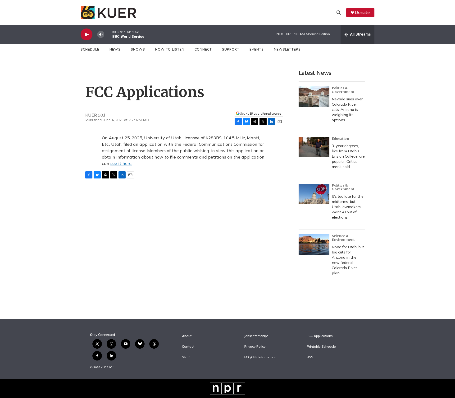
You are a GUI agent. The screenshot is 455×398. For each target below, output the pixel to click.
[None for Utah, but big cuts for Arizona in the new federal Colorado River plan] (314, 244)
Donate (362, 12)
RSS (310, 357)
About (186, 336)
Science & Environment (343, 238)
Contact (188, 347)
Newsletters (287, 49)
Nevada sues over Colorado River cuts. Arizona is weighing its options (347, 109)
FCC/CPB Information (260, 357)
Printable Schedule (321, 347)
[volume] (101, 34)
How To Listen (169, 49)
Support (230, 49)
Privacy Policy (254, 347)
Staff (186, 357)
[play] (86, 34)
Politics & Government (343, 90)
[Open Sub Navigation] (103, 49)
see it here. (121, 163)
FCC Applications (320, 336)
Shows (138, 49)
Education (340, 138)
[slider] (108, 34)
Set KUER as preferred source (260, 114)
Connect (203, 49)
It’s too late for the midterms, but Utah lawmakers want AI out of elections (348, 207)
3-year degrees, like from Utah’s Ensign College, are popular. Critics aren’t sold (348, 156)
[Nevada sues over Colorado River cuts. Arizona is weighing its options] (314, 96)
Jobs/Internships (256, 336)
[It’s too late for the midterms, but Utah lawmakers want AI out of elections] (314, 194)
